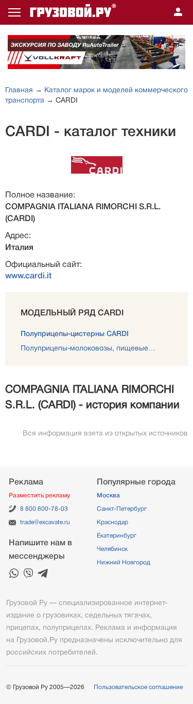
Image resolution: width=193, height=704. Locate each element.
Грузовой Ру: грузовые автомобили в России (73, 12)
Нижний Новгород (123, 562)
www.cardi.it (28, 275)
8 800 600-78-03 (44, 508)
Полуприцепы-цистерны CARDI (75, 333)
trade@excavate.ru (45, 522)
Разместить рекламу (39, 495)
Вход (178, 12)
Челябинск (112, 548)
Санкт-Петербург (122, 508)
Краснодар (112, 522)
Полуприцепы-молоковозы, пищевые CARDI (96, 348)
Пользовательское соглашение (138, 687)
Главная (19, 90)
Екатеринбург (116, 535)
